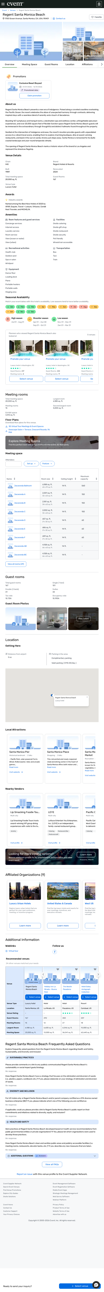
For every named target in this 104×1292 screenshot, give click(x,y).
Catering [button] (51, 831)
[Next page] (91, 357)
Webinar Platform (59, 1200)
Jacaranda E (19, 529)
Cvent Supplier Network (12, 1184)
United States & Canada (59, 903)
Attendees (9, 460)
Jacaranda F (19, 537)
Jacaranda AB (20, 546)
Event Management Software (64, 1184)
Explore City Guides (10, 1193)
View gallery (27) (93, 56)
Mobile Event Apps (60, 1190)
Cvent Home (8, 1205)
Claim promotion (34, 96)
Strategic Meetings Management (65, 1193)
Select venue (26, 379)
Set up (30, 463)
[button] (31, 41)
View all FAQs (52, 1164)
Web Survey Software (61, 1196)
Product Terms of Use (61, 1208)
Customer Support (10, 1211)
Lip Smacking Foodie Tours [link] (25, 812)
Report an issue (24, 1174)
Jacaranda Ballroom (23, 486)
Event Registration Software (64, 1187)
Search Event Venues (11, 1187)
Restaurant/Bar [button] (63, 831)
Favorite (98, 17)
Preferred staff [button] (53, 834)
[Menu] (3, 4)
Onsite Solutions (9, 1196)
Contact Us (7, 1208)
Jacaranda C (19, 511)
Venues (13, 10)
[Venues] (99, 4)
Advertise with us (59, 1214)
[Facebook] (55, 952)
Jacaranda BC (20, 555)
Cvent (4, 10)
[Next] (101, 64)
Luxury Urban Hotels (20, 903)
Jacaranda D (19, 520)
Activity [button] (13, 831)
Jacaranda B (19, 503)
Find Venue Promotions (12, 1190)
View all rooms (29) (16, 564)
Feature (45, 463)
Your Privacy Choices (11, 1214)
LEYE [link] (51, 812)
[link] (25, 801)
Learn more (25, 925)
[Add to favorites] (57, 969)
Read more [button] (13, 767)
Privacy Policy (58, 1205)
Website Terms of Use (61, 1211)
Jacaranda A (19, 494)
